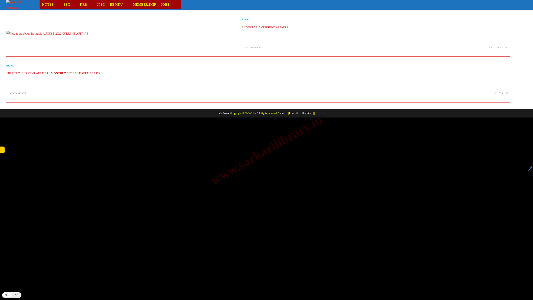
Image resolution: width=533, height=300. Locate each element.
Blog (245, 19)
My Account (224, 113)
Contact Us (294, 113)
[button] (11, 295)
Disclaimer (307, 113)
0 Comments (253, 47)
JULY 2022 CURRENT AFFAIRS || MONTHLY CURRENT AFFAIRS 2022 (53, 73)
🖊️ (530, 168)
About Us (283, 113)
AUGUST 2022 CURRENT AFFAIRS (265, 27)
